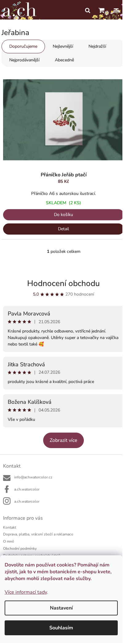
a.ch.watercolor (26, 489)
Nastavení (61, 608)
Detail (63, 229)
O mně (8, 541)
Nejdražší (97, 46)
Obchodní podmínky (20, 548)
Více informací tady (26, 592)
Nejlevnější (63, 46)
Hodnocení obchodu (63, 283)
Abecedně (64, 60)
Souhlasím (61, 627)
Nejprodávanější (24, 60)
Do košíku (63, 215)
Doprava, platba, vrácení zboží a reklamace (38, 534)
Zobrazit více (63, 440)
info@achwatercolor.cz (33, 477)
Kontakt (9, 527)
